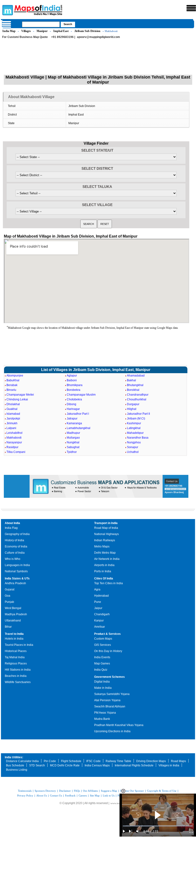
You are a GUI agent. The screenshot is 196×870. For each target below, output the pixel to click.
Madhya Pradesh (16, 614)
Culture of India (15, 552)
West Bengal (13, 608)
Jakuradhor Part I (78, 413)
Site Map (95, 795)
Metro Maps (101, 546)
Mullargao (73, 437)
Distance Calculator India (22, 761)
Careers (83, 795)
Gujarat (9, 589)
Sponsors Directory (45, 790)
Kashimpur (134, 423)
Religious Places (16, 663)
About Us (41, 795)
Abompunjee (14, 375)
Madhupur (73, 433)
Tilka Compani (15, 452)
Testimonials (25, 790)
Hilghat (131, 409)
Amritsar (99, 626)
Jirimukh (11, 423)
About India (12, 523)
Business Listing (16, 769)
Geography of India (17, 534)
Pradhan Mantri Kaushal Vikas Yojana (118, 725)
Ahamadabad (136, 375)
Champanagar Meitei (20, 394)
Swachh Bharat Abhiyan (109, 706)
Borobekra (73, 390)
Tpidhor (72, 452)
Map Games (102, 663)
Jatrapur (72, 418)
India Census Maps (97, 765)
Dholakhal (13, 404)
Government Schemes (109, 677)
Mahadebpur (135, 433)
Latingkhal (134, 428)
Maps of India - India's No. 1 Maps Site (7, 10)
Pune (97, 602)
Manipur (42, 31)
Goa (7, 595)
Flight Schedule (71, 761)
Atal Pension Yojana (107, 700)
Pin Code (50, 761)
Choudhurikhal (136, 399)
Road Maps (178, 761)
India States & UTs (17, 578)
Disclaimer (65, 790)
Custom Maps (103, 638)
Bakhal (131, 380)
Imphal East (61, 31)
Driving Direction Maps (151, 761)
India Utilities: (14, 757)
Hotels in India (14, 638)
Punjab (9, 602)
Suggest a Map (109, 790)
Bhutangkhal (135, 385)
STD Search (37, 765)
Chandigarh (102, 614)
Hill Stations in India (18, 669)
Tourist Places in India (19, 645)
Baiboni (72, 380)
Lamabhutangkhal (78, 428)
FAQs (77, 790)
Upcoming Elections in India (112, 731)
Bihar (8, 626)
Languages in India (17, 565)
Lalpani (11, 428)
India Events (102, 657)
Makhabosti (14, 437)
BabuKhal (12, 380)
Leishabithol (14, 433)
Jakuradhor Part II (138, 413)
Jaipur (98, 608)
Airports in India (104, 565)
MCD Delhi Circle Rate (65, 765)
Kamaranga (74, 423)
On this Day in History (108, 651)
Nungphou (134, 442)
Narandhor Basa (137, 437)
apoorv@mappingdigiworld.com (98, 37)
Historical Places (16, 651)
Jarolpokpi (13, 418)
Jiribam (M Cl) (136, 418)
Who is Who (12, 559)
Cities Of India (103, 578)
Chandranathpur (137, 394)
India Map (9, 31)
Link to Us (108, 795)
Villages (26, 31)
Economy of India (16, 546)
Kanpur (99, 620)
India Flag (11, 528)
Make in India (103, 688)
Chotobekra (74, 399)
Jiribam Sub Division (87, 31)
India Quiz (100, 669)
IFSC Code (93, 761)
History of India (14, 540)
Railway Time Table (118, 761)
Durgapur (133, 404)
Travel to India (14, 634)
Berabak (11, 385)
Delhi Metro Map (105, 552)
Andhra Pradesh (15, 583)
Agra (97, 589)
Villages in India (168, 765)
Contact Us (56, 795)
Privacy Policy (25, 795)
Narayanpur (14, 442)
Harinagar (73, 409)
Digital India (102, 681)
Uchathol (133, 452)
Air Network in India (107, 559)
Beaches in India (16, 676)
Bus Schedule (15, 765)
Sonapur (132, 447)
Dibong (71, 404)
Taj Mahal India (15, 657)
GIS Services (102, 645)
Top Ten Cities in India (108, 583)
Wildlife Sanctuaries (18, 682)
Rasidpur (12, 447)
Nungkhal (73, 442)
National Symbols (16, 571)
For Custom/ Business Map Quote (25, 37)
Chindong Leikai (17, 399)
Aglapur (72, 375)
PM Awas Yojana (105, 712)
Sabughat (73, 447)
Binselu (11, 390)
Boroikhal (133, 390)
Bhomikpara (74, 385)
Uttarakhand (13, 620)
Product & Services (107, 634)
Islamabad (13, 413)
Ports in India (102, 571)
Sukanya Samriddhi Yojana (112, 694)
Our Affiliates (90, 790)
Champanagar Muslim (81, 394)
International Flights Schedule (134, 765)
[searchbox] (41, 24)
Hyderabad (101, 595)
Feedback (70, 795)
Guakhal (11, 409)
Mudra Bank (102, 719)
